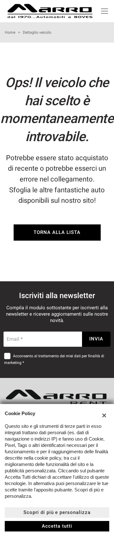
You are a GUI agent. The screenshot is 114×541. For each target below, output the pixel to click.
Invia (96, 339)
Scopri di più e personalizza (57, 512)
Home (10, 32)
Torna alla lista (57, 232)
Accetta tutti (57, 526)
